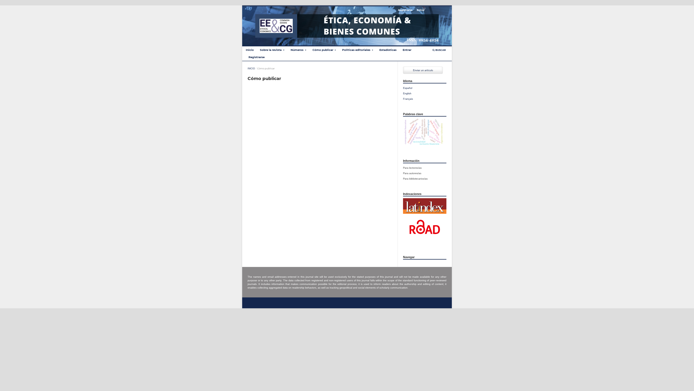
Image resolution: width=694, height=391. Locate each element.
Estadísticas (388, 50)
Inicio (250, 50)
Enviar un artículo (423, 70)
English (407, 93)
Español (407, 88)
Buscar (440, 50)
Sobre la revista (271, 50)
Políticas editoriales (356, 50)
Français (408, 98)
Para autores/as (412, 173)
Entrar (407, 50)
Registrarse (257, 57)
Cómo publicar (323, 50)
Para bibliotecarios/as (415, 178)
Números (297, 50)
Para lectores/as (412, 167)
